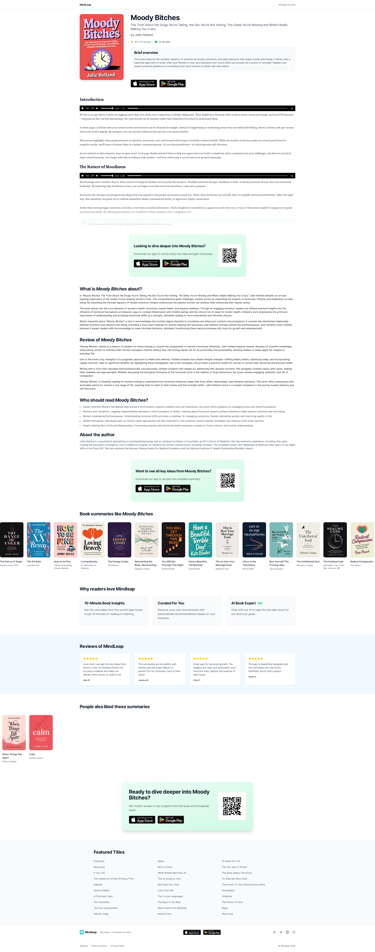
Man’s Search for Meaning (172, 907)
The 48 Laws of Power (234, 866)
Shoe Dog (227, 913)
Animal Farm (165, 913)
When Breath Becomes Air (172, 872)
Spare (161, 861)
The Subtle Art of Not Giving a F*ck (114, 878)
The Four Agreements (105, 907)
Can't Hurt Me (165, 890)
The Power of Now (232, 902)
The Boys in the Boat (169, 902)
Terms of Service (99, 946)
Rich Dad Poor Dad (168, 884)
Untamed (227, 896)
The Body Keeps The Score (237, 872)
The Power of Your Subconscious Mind (243, 884)
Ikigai (225, 907)
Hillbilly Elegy (101, 913)
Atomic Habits (101, 890)
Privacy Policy (117, 946)
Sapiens (98, 884)
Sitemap (84, 946)
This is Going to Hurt (169, 878)
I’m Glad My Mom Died (234, 878)
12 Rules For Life (231, 861)
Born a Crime (165, 866)
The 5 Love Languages (170, 896)
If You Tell (99, 872)
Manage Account (287, 4)
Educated (99, 861)
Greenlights (228, 890)
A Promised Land (103, 896)
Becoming (99, 866)
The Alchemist (101, 902)
